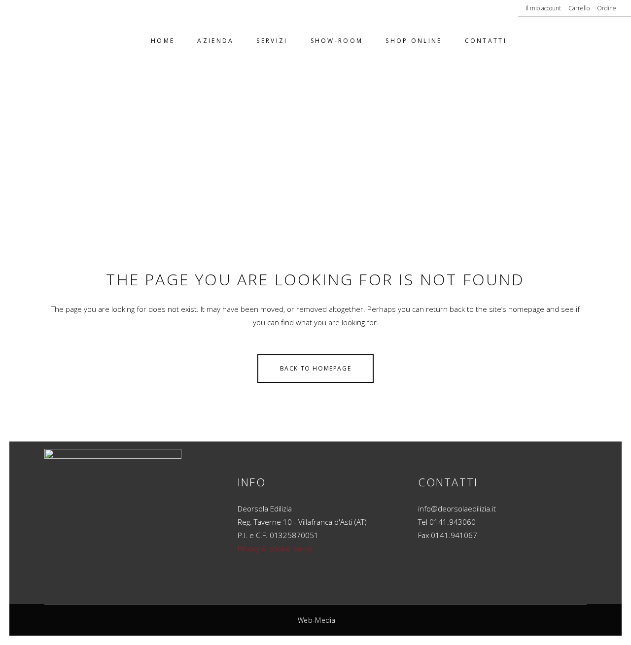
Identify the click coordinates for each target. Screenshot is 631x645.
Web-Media (317, 620)
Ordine (606, 8)
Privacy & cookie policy (275, 548)
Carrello (579, 8)
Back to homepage (315, 368)
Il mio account (543, 8)
